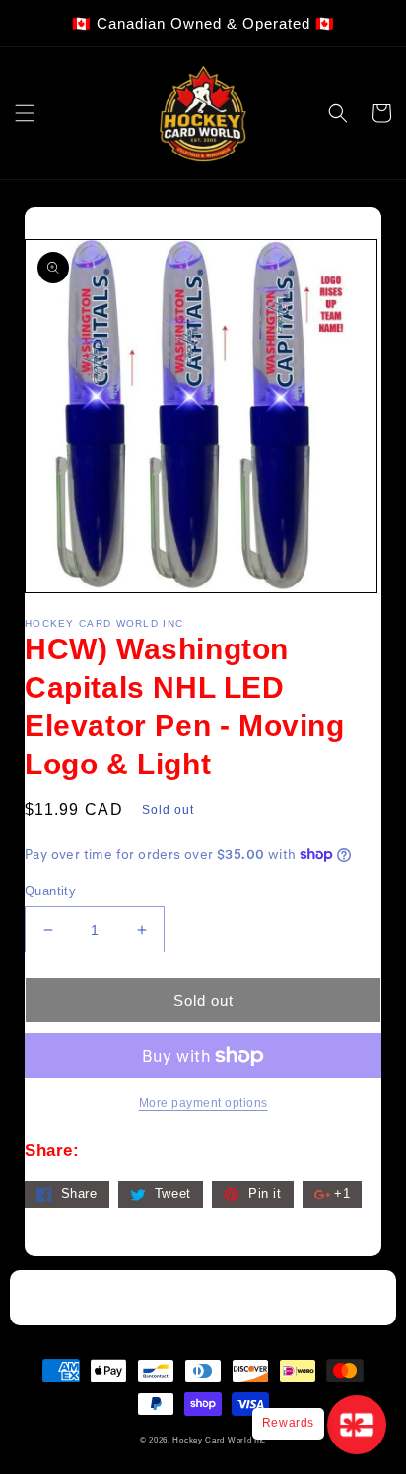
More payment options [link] (203, 1103)
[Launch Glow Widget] (356, 1424)
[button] (24, 113)
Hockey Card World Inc (219, 1439)
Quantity (50, 891)
